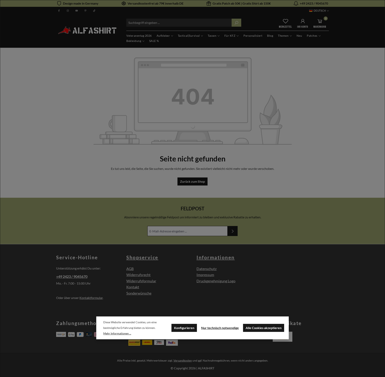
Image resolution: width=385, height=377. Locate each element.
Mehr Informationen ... (117, 333)
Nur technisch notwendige (220, 328)
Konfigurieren (184, 328)
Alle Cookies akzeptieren (264, 328)
